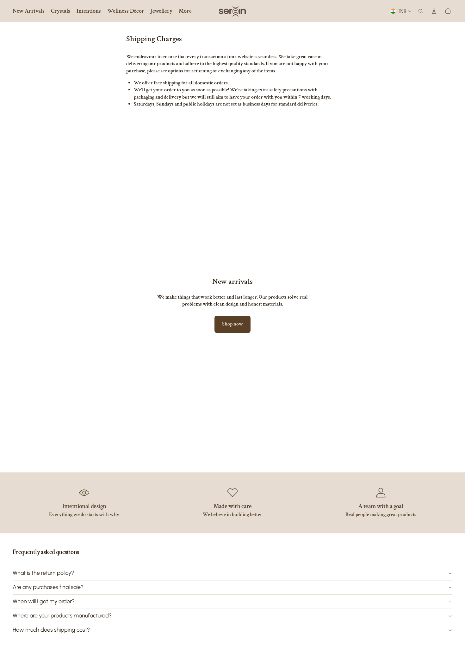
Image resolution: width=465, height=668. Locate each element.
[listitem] (185, 11)
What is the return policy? (43, 572)
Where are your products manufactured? (62, 615)
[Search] (421, 11)
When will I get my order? (44, 601)
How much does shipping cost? (51, 629)
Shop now (232, 324)
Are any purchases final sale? (48, 587)
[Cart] (448, 11)
